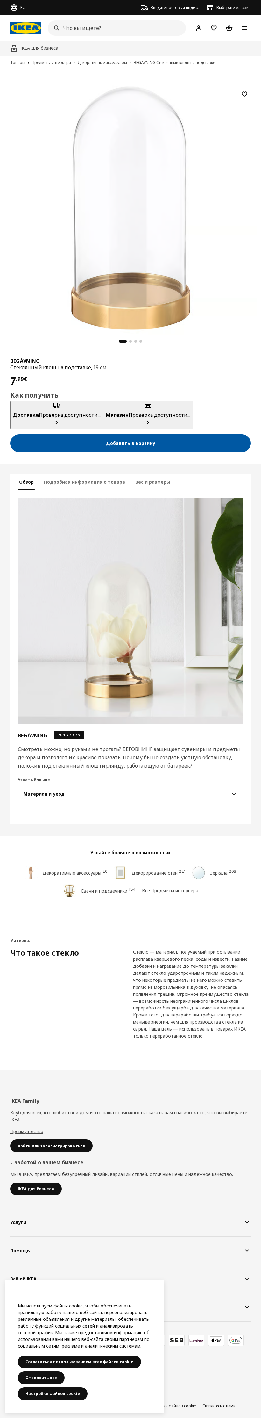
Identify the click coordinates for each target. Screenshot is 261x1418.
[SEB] (177, 1340)
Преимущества (26, 1131)
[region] (130, 207)
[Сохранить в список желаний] (244, 94)
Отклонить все (41, 1377)
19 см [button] (100, 367)
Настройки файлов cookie (52, 1393)
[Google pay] (236, 1340)
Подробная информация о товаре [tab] (84, 482)
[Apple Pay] (216, 1340)
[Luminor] (196, 1340)
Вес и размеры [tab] (152, 482)
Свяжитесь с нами (219, 1405)
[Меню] (244, 28)
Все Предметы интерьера (170, 890)
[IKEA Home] (25, 28)
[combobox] (115, 28)
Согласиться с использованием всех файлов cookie (79, 1361)
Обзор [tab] (26, 482)
